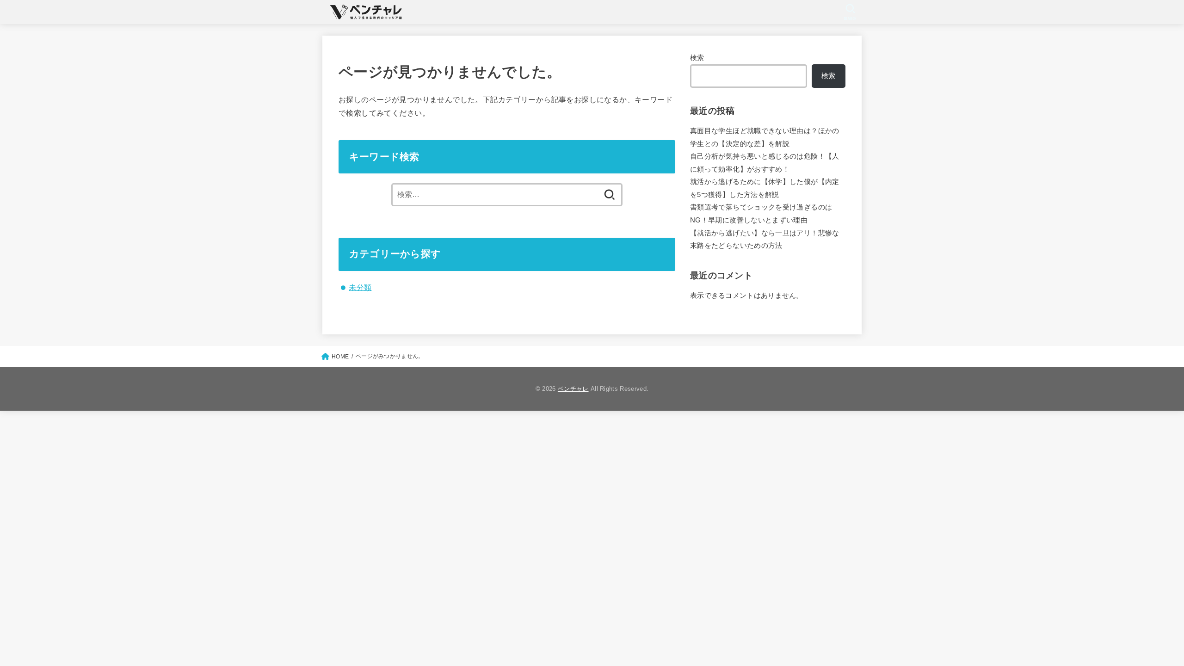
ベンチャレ (573, 388)
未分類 (360, 287)
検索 (697, 58)
